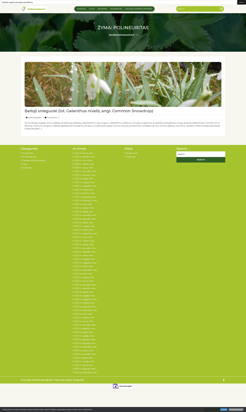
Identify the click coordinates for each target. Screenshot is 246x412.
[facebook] (223, 380)
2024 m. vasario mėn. (84, 241)
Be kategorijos (29, 156)
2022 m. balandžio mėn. (85, 310)
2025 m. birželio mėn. (84, 193)
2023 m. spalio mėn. (84, 255)
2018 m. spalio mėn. (83, 358)
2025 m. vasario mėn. (84, 208)
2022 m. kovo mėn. (83, 314)
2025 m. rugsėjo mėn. (84, 182)
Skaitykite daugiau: (236, 409)
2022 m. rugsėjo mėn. (84, 295)
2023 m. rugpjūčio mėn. (85, 263)
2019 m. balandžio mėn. (85, 347)
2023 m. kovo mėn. (83, 273)
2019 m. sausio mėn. (84, 350)
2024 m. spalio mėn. (84, 222)
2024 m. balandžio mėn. (86, 233)
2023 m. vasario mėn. (84, 277)
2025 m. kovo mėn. (83, 204)
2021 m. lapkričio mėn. (85, 328)
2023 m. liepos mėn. (84, 266)
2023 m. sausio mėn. (84, 281)
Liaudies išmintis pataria (138, 9)
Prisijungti (130, 156)
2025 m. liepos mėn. (84, 189)
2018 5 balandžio (34, 117)
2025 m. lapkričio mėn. (85, 175)
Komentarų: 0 (51, 117)
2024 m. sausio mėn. (84, 244)
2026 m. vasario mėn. (84, 164)
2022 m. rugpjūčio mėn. (85, 299)
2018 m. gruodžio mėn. (85, 354)
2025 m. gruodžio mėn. (85, 171)
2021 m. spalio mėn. (83, 332)
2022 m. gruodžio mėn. (85, 284)
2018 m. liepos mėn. (83, 365)
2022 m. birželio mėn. (84, 303)
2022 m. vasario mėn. (84, 317)
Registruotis (132, 153)
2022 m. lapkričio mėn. (85, 288)
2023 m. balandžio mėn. (85, 270)
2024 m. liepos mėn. (84, 230)
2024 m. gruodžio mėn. (85, 215)
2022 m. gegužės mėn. (85, 306)
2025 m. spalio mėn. (84, 178)
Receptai (102, 9)
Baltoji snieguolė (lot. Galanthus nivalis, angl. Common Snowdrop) (89, 111)
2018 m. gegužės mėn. (85, 368)
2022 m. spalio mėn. (84, 292)
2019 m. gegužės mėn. (85, 343)
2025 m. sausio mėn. (84, 211)
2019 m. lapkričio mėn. (85, 339)
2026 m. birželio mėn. (84, 156)
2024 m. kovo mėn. (83, 237)
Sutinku (223, 409)
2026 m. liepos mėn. (84, 153)
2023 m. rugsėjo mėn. (84, 259)
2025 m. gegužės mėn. (85, 197)
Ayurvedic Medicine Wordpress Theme (41, 380)
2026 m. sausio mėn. (84, 167)
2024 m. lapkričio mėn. (85, 219)
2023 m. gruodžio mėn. (85, 248)
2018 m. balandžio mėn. (85, 372)
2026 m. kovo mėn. (83, 160)
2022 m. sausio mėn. (84, 321)
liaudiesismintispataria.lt (122, 35)
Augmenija (116, 9)
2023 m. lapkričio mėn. (85, 252)
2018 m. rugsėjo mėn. (84, 361)
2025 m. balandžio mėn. (85, 200)
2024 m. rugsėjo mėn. (84, 226)
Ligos (92, 9)
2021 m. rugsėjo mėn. (84, 336)
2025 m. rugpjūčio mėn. (85, 186)
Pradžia (81, 9)
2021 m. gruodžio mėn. (85, 325)
